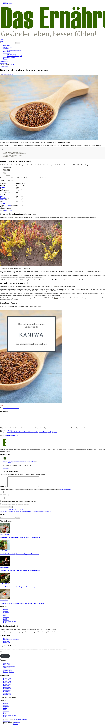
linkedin (5, 615)
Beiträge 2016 (7, 693)
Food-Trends (6, 45)
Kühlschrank (54, 286)
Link (32, 268)
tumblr (5, 614)
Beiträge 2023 (7, 682)
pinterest (5, 611)
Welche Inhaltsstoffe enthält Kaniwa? (13, 152)
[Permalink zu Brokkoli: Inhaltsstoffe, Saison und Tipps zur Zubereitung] (5, 549)
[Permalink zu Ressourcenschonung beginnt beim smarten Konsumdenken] (5, 532)
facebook (5, 609)
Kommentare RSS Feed (9, 621)
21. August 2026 (4, 534)
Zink (4, 173)
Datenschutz (6, 642)
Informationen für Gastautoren (11, 639)
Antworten (6, 468)
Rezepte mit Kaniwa (8, 156)
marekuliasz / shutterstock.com (11, 408)
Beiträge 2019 (7, 688)
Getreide (35, 432)
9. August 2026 (4, 600)
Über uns (5, 638)
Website (2, 498)
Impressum (6, 641)
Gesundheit (6, 48)
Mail (4, 623)
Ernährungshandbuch (7, 74)
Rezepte (5, 59)
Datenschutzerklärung (65, 489)
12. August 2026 (4, 583)
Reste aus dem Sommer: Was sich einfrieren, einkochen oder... (20, 570)
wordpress (6, 617)
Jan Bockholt (6, 667)
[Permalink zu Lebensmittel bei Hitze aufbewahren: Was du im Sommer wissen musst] (5, 598)
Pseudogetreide (47, 432)
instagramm (6, 612)
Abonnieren (5, 655)
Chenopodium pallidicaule (26, 432)
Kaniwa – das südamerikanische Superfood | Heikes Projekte (19, 461)
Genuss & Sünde (7, 47)
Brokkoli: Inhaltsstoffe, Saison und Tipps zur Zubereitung (19, 554)
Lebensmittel (6, 53)
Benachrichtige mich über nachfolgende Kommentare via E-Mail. (19, 501)
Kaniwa (41, 432)
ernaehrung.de (8, 210)
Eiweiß (35, 280)
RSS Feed (6, 620)
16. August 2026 (4, 567)
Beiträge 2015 (7, 694)
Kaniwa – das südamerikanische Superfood (14, 153)
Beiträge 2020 (7, 687)
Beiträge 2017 (7, 691)
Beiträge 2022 (7, 684)
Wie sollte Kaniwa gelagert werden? (12, 155)
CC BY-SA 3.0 (26, 268)
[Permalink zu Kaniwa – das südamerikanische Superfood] (49, 139)
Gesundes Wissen (7, 670)
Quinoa (11, 145)
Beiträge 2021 (7, 685)
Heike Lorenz (6, 664)
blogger (5, 618)
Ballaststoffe (6, 169)
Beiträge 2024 (7, 681)
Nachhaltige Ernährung (9, 57)
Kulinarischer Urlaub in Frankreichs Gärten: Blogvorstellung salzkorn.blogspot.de (25, 511)
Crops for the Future (7, 268)
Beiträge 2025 (7, 679)
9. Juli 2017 (12, 64)
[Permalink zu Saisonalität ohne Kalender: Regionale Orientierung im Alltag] (5, 582)
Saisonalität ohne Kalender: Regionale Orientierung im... (19, 587)
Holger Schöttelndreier (9, 666)
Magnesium (3, 198)
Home (4, 2)
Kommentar (3, 486)
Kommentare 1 (4, 66)
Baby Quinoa (10, 432)
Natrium (2, 199)
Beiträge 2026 (7, 678)
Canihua (16, 432)
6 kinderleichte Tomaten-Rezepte (13, 510)
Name (1, 492)
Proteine (2, 187)
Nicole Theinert (7, 669)
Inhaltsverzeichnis (8, 3)
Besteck (56, 298)
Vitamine (2, 203)
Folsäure (9, 205)
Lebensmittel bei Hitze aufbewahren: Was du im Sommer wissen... (22, 603)
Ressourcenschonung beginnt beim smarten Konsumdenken (20, 537)
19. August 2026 (4, 550)
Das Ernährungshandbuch (20, 719)
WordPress (17, 722)
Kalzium (8, 175)
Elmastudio (15, 724)
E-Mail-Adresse (4, 495)
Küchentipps (6, 51)
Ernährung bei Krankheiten (14, 50)
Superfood (21, 142)
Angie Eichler (6, 663)
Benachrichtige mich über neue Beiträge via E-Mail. (15, 504)
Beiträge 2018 (7, 690)
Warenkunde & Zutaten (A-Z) (14, 56)
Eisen (4, 172)
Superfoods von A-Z (12, 54)
